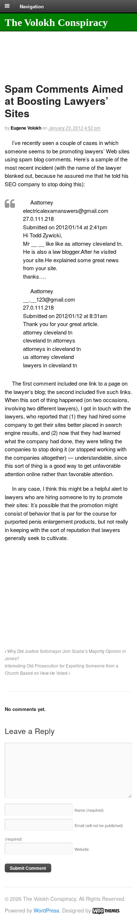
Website (82, 849)
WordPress (46, 910)
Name (89, 810)
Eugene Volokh (26, 128)
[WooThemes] (105, 910)
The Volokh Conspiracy (56, 22)
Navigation (32, 6)
